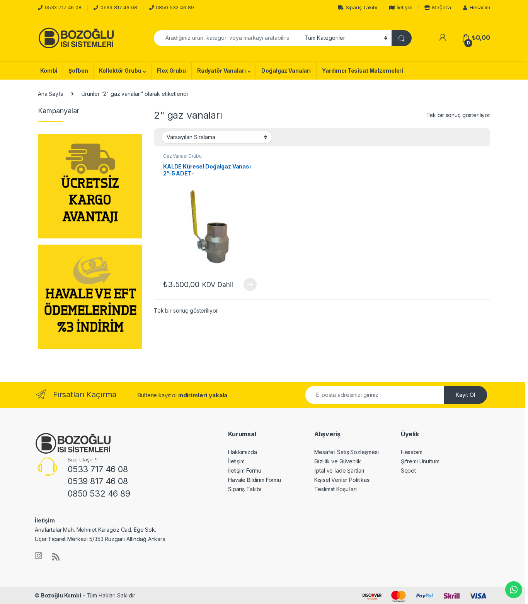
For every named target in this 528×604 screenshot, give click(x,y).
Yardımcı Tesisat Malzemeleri (362, 70)
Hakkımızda (242, 452)
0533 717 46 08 (63, 7)
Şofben (78, 70)
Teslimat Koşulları (335, 489)
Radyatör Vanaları (221, 70)
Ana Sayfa (50, 93)
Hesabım (480, 7)
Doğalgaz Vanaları (286, 70)
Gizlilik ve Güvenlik (337, 461)
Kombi (48, 70)
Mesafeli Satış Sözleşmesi (346, 452)
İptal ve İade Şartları (339, 470)
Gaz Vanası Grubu (182, 156)
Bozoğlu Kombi (61, 595)
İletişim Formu (244, 470)
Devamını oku (245, 284)
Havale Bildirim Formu (254, 479)
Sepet (408, 470)
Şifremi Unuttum (420, 461)
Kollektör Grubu (120, 70)
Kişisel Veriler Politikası (342, 479)
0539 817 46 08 (118, 7)
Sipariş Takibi (361, 7)
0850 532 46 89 (175, 7)
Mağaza (441, 7)
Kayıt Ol (465, 394)
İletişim (404, 7)
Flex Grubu (171, 70)
